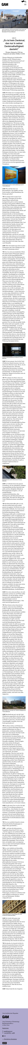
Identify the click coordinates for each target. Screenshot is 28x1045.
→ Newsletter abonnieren (9, 1039)
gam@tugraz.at (8, 1031)
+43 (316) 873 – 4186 (9, 1033)
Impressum (5, 1028)
